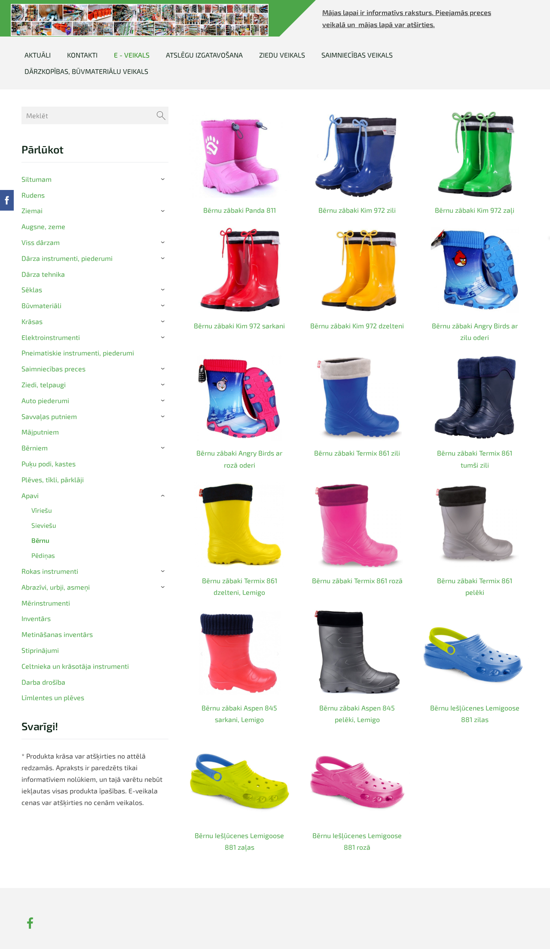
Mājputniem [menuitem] (40, 432)
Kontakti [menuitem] (82, 55)
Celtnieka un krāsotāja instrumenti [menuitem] (75, 666)
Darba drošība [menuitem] (43, 682)
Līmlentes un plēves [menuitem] (52, 697)
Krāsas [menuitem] (32, 321)
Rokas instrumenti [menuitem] (49, 571)
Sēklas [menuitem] (31, 289)
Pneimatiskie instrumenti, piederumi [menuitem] (77, 353)
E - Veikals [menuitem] (132, 55)
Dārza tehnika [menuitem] (43, 274)
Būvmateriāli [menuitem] (41, 305)
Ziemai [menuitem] (32, 210)
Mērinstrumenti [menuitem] (45, 603)
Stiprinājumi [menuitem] (40, 650)
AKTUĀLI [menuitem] (37, 55)
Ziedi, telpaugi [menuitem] (43, 384)
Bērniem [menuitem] (34, 448)
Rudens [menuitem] (33, 195)
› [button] (164, 179)
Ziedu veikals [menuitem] (282, 55)
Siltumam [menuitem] (36, 179)
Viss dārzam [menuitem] (40, 242)
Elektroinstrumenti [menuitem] (50, 337)
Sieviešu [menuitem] (43, 525)
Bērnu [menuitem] (40, 540)
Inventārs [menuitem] (36, 618)
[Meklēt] (161, 115)
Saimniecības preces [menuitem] (53, 368)
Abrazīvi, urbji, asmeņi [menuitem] (55, 587)
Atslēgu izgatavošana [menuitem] (204, 55)
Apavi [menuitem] (30, 495)
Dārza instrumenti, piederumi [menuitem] (67, 258)
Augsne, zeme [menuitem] (43, 226)
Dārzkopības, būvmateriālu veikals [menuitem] (86, 71)
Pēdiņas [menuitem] (43, 555)
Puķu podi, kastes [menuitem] (48, 463)
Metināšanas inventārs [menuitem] (57, 634)
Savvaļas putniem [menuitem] (49, 416)
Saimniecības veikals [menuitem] (357, 55)
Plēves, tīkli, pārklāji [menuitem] (52, 479)
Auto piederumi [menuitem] (45, 400)
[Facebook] (30, 923)
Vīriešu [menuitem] (41, 510)
